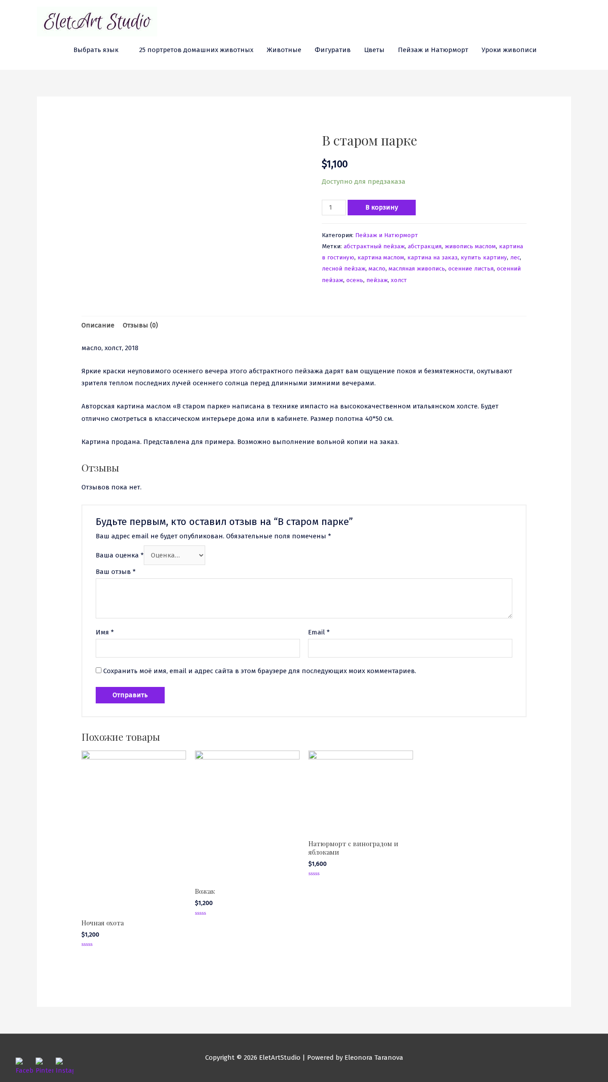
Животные (284, 50)
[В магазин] (567, 50)
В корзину (381, 207)
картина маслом (380, 257)
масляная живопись (417, 268)
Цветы (374, 50)
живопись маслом (470, 246)
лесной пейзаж (343, 268)
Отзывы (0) (140, 325)
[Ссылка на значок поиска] (553, 50)
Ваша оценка (120, 555)
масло (377, 268)
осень (354, 280)
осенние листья (471, 268)
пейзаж (377, 280)
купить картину (484, 257)
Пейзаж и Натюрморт (433, 50)
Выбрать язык (95, 50)
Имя (105, 632)
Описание (97, 325)
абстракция (425, 246)
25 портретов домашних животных (196, 50)
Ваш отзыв (116, 572)
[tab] (97, 325)
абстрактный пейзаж (374, 246)
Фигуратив (333, 50)
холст (399, 280)
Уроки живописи (509, 50)
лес (515, 257)
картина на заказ (432, 257)
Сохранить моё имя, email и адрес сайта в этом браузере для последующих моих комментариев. (259, 671)
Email (319, 632)
